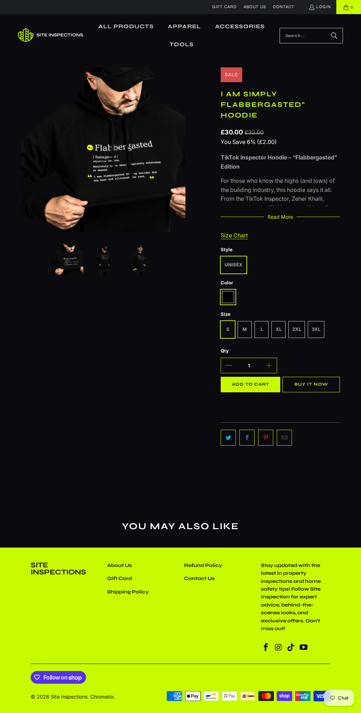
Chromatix (102, 697)
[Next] (180, 149)
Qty (225, 351)
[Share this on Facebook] (247, 438)
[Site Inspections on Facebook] (266, 647)
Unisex (234, 264)
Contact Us (199, 578)
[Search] (334, 35)
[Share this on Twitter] (228, 438)
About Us (255, 6)
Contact (283, 6)
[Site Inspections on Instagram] (278, 647)
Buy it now (311, 384)
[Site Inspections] (50, 35)
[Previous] (26, 149)
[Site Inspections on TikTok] (291, 647)
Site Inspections (69, 697)
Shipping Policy (128, 592)
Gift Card (224, 6)
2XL (296, 329)
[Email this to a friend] (284, 438)
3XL (316, 329)
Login (323, 6)
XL (279, 329)
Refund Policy (203, 565)
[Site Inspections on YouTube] (304, 647)
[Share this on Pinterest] (265, 438)
